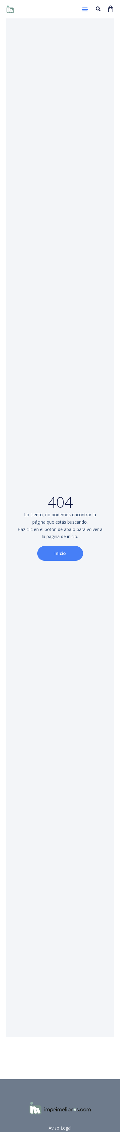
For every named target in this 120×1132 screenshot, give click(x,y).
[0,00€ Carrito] (110, 8)
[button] (85, 9)
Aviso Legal (60, 1128)
